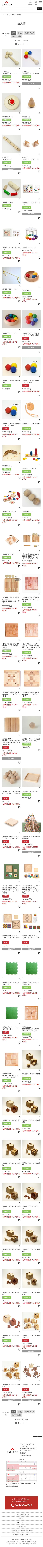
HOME (3, 15)
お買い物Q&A (21, 1526)
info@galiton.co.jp (25, 1455)
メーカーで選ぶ (11, 15)
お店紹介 (21, 1518)
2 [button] (18, 44)
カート (35, 4)
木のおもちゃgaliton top (21, 1514)
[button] (26, 44)
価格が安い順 (16, 36)
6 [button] (24, 44)
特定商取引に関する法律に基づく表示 (21, 1530)
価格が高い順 (29, 33)
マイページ (30, 4)
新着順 (20, 33)
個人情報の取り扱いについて (21, 1534)
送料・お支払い (21, 1522)
